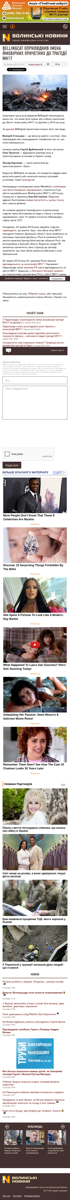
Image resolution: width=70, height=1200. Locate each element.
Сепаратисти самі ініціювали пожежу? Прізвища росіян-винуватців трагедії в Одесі (34, 344)
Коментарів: (35, 64)
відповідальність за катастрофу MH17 (23, 264)
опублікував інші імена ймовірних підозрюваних (34, 188)
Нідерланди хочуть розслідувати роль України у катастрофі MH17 (29, 328)
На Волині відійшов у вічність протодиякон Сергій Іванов (34, 1021)
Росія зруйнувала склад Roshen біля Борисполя (29, 1014)
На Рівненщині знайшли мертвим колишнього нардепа (33, 1092)
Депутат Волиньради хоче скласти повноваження (35, 1150)
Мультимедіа (35, 1127)
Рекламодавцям (32, 1195)
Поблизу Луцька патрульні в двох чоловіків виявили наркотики (31, 1083)
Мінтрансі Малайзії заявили (47, 270)
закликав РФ (30, 267)
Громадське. (28, 179)
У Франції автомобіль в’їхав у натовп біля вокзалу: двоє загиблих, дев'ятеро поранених (33, 1005)
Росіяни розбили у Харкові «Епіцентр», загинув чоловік (33, 981)
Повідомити (57, 278)
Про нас (6, 1195)
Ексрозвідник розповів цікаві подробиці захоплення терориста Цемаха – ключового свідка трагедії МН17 (32, 334)
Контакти (17, 1195)
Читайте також (35, 313)
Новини (35, 974)
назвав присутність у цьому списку (45, 199)
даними (10, 129)
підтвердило (9, 230)
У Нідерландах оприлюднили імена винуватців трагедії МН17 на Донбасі (33, 321)
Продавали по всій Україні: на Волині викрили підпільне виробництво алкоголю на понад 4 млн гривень (34, 1101)
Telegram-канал (37, 293)
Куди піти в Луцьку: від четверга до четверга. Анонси (32, 1110)
